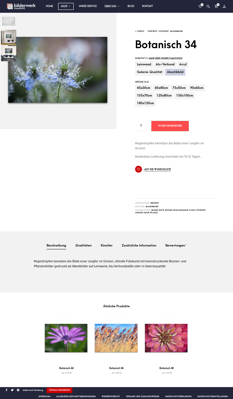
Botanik (168, 210)
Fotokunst (164, 31)
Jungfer (139, 213)
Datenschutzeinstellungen (213, 396)
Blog (131, 6)
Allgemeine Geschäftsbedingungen (76, 396)
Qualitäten (83, 245)
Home (49, 6)
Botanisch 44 (66, 368)
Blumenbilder (176, 31)
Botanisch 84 (116, 368)
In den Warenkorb (170, 125)
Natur (146, 213)
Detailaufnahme (180, 210)
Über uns (110, 6)
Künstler (107, 245)
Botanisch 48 (166, 368)
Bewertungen (176, 245)
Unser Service (88, 6)
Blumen (154, 210)
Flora (192, 210)
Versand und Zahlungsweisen (142, 396)
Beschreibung (56, 245)
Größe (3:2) (142, 82)
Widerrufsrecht (111, 396)
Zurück (140, 31)
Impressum (44, 396)
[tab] (56, 245)
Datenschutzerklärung (178, 396)
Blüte (161, 210)
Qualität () (159, 58)
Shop (64, 6)
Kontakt (147, 6)
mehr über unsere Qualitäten (165, 58)
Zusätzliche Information (139, 245)
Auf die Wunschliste (157, 169)
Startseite (152, 31)
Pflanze (154, 213)
